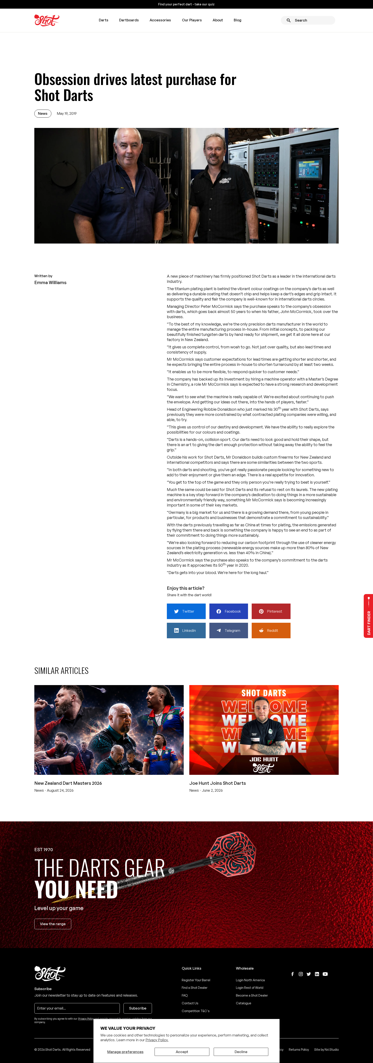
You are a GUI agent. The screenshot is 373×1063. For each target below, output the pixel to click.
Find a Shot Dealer (194, 988)
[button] (103, 20)
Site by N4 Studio (326, 1049)
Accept (182, 1051)
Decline (241, 1051)
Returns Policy (299, 1049)
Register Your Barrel (196, 980)
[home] (46, 20)
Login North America (250, 980)
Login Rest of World (249, 988)
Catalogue (243, 1003)
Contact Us (190, 1003)
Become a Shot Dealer (252, 995)
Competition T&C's (196, 1011)
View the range (53, 923)
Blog (237, 20)
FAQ (185, 995)
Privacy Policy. (156, 1040)
